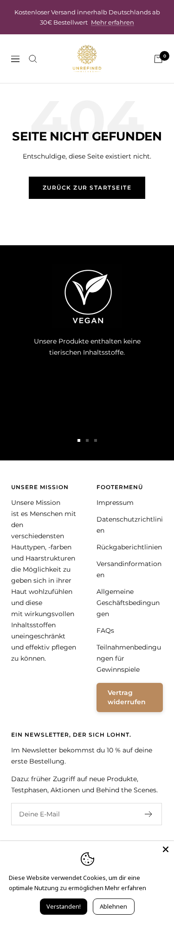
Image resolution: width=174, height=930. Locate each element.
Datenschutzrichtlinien (130, 525)
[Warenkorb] (158, 59)
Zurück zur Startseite (87, 187)
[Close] (165, 849)
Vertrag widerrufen (127, 697)
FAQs (105, 630)
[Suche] (33, 59)
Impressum (115, 502)
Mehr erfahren (112, 22)
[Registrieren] (149, 814)
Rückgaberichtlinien (129, 547)
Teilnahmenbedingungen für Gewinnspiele (129, 658)
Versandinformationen (129, 569)
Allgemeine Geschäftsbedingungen (128, 602)
